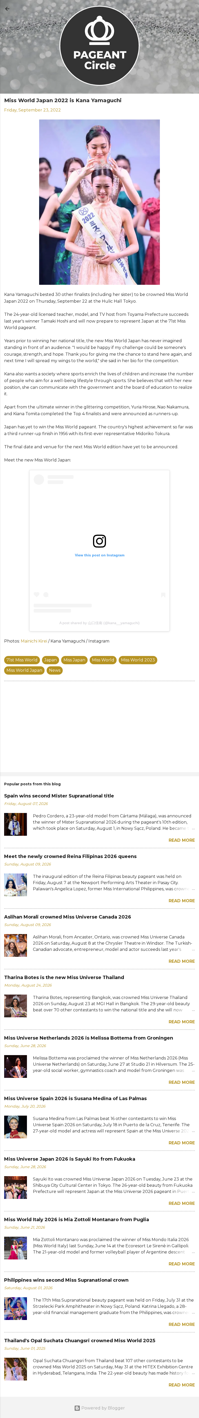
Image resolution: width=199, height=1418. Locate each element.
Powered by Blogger (102, 1408)
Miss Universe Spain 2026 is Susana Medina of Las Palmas (75, 1098)
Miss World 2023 (138, 660)
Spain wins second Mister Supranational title (59, 796)
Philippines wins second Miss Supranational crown (66, 1280)
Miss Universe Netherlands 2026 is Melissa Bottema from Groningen (88, 1038)
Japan (50, 660)
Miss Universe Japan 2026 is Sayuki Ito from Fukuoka (69, 1159)
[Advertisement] (99, 727)
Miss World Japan (24, 670)
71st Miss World (22, 660)
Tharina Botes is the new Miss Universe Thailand (64, 977)
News (54, 670)
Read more (182, 840)
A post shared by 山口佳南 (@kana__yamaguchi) (99, 623)
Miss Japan (74, 660)
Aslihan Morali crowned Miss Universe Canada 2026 (67, 917)
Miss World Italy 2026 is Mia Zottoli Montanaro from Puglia (76, 1219)
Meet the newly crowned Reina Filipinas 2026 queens (70, 856)
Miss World (103, 660)
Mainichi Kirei (34, 641)
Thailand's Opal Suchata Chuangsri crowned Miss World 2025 (79, 1341)
